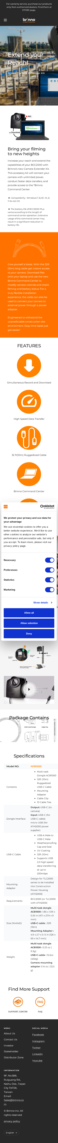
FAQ (40, 1011)
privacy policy (12, 1121)
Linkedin (37, 1054)
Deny (29, 633)
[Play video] (29, 689)
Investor (9, 1045)
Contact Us (10, 1039)
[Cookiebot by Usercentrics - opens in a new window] (41, 507)
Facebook (38, 1034)
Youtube (37, 1060)
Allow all (29, 612)
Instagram (38, 1041)
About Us (9, 1033)
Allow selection (29, 623)
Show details (40, 602)
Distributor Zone (14, 1057)
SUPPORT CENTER (18, 1011)
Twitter (36, 1047)
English (10, 1132)
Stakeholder (11, 1051)
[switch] (49, 570)
